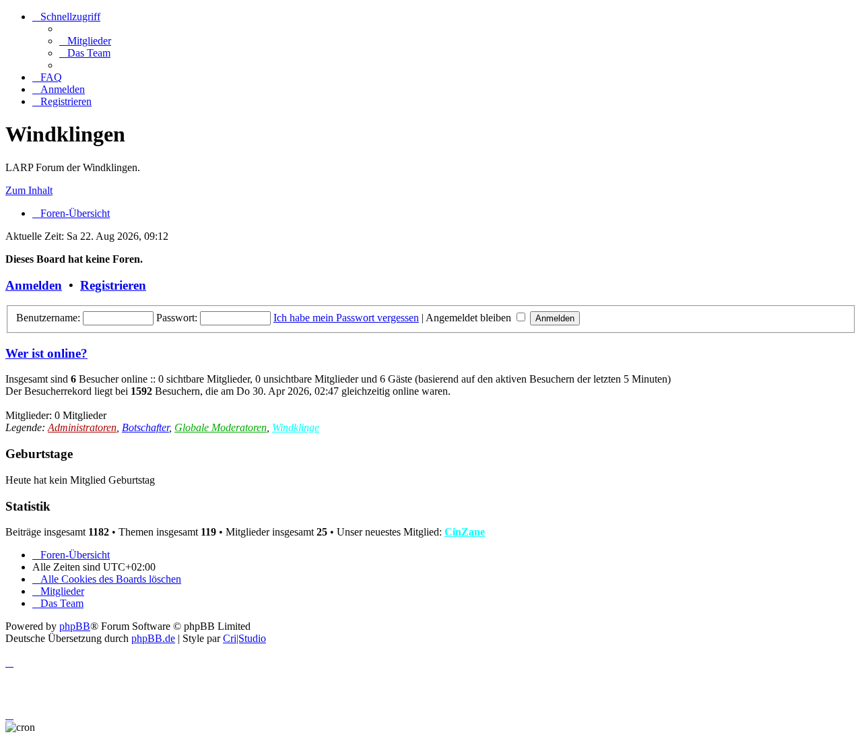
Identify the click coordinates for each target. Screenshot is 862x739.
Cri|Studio (244, 638)
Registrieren (113, 285)
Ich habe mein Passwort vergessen (346, 317)
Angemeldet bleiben (470, 317)
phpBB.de (153, 638)
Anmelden (33, 285)
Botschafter (145, 427)
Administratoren (82, 427)
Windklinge (295, 427)
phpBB (74, 626)
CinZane (464, 532)
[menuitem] (85, 40)
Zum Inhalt (29, 190)
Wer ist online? (46, 353)
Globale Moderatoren (220, 427)
